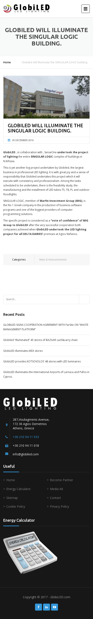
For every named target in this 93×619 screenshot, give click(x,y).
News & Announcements (53, 259)
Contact (55, 498)
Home (7, 62)
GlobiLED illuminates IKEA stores (23, 351)
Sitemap (12, 498)
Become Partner (61, 480)
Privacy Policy (59, 506)
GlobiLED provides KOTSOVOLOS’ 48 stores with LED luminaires (42, 361)
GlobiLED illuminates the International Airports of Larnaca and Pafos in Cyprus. (46, 374)
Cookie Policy (15, 506)
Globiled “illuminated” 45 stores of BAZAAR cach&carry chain (40, 340)
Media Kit (56, 489)
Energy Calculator (18, 489)
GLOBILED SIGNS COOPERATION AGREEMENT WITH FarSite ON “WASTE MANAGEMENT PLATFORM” (45, 327)
